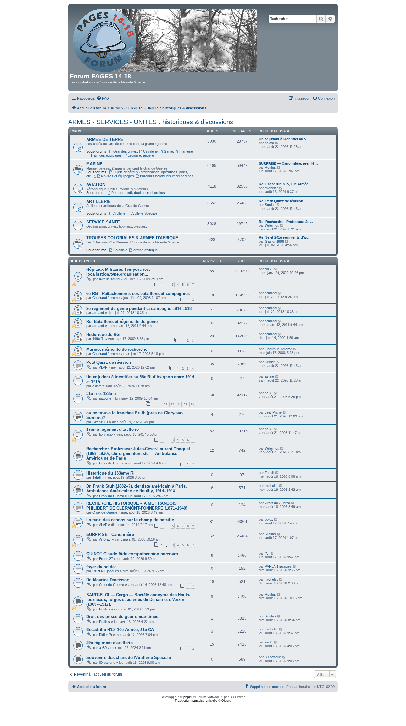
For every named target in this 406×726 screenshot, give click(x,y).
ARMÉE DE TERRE (104, 139)
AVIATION (95, 184)
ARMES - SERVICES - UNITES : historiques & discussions (150, 121)
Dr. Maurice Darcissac (107, 579)
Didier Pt (105, 634)
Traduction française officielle (196, 700)
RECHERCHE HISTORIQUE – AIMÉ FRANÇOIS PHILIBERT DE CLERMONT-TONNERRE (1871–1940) (136, 505)
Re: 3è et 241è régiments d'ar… (285, 237)
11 (165, 404)
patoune (105, 398)
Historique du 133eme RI (110, 473)
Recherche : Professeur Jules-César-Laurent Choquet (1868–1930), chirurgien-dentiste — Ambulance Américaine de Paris (138, 453)
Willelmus (272, 225)
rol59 (268, 269)
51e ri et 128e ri (101, 393)
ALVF (103, 367)
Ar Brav (105, 539)
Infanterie (186, 151)
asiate (269, 143)
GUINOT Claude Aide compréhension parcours (132, 553)
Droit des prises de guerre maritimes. (123, 616)
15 (192, 404)
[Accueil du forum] (165, 39)
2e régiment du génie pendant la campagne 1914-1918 (139, 308)
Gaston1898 (274, 241)
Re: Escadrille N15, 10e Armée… (285, 184)
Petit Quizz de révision (108, 362)
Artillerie (119, 213)
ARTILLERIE (98, 201)
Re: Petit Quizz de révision (281, 201)
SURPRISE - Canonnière (110, 534)
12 (172, 404)
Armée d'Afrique (145, 250)
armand (271, 293)
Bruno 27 (106, 559)
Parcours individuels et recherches (166, 176)
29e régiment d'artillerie (109, 642)
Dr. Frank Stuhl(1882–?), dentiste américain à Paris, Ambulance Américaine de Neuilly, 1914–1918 (136, 488)
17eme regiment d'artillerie (112, 429)
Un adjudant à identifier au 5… (284, 139)
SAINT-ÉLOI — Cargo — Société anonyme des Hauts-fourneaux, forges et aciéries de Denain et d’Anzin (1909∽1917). (138, 599)
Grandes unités (125, 151)
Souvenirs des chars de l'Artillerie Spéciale (128, 657)
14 (185, 404)
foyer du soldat (101, 566)
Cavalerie (150, 151)
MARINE (94, 164)
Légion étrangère (141, 155)
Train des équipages (106, 155)
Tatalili (97, 477)
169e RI (98, 339)
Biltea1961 (100, 422)
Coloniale (120, 250)
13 (178, 404)
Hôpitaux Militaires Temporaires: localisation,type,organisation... (118, 271)
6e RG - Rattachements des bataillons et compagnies (138, 293)
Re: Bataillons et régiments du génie (122, 321)
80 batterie (107, 662)
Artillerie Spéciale (144, 213)
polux (269, 519)
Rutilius (270, 167)
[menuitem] (102, 98)
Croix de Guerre (111, 463)
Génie (168, 151)
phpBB (188, 697)
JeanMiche (273, 412)
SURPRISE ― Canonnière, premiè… (288, 163)
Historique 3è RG (103, 334)
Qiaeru (226, 700)
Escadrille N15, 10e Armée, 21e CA (120, 629)
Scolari (270, 205)
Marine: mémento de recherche (116, 349)
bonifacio (106, 434)
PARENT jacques (105, 571)
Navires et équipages (117, 176)
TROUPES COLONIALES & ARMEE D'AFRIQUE (132, 238)
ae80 (268, 393)
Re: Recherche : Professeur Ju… (286, 221)
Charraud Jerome (106, 298)
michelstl (271, 188)
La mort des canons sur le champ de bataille (130, 519)
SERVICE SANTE (103, 222)
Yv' (267, 553)
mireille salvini (109, 279)
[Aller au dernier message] (275, 269)
